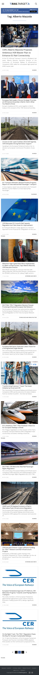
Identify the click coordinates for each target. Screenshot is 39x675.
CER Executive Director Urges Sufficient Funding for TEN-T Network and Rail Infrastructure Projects (18, 549)
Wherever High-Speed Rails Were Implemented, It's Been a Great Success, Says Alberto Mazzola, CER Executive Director (18, 265)
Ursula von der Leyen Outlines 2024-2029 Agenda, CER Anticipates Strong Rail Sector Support (19, 143)
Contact (22, 670)
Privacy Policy (27, 668)
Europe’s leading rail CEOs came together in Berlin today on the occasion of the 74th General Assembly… (19, 107)
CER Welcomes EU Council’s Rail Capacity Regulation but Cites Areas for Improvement (17, 224)
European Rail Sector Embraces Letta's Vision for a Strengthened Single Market (19, 347)
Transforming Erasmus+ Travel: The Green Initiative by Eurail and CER (17, 387)
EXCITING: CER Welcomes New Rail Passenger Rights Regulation (17, 468)
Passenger (34, 194)
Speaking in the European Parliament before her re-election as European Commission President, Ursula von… (18, 147)
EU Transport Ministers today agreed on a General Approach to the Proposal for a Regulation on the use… (19, 228)
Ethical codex (17, 668)
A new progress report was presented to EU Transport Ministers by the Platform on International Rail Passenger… (19, 188)
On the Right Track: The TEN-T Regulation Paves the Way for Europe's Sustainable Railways (19, 635)
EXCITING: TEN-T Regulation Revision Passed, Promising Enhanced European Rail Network (18, 306)
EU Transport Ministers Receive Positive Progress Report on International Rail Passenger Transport (19, 183)
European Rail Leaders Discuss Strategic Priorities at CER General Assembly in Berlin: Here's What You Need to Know (19, 102)
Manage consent (6, 668)
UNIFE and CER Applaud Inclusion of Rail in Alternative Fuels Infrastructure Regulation (17, 507)
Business (34, 70)
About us (16, 670)
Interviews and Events (31, 276)
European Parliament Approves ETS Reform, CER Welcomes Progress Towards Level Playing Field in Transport (19, 593)
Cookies (34, 668)
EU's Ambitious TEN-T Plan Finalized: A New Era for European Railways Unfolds (18, 427)
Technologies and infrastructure (28, 317)
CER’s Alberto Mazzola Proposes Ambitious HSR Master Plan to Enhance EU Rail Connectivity (17, 52)
